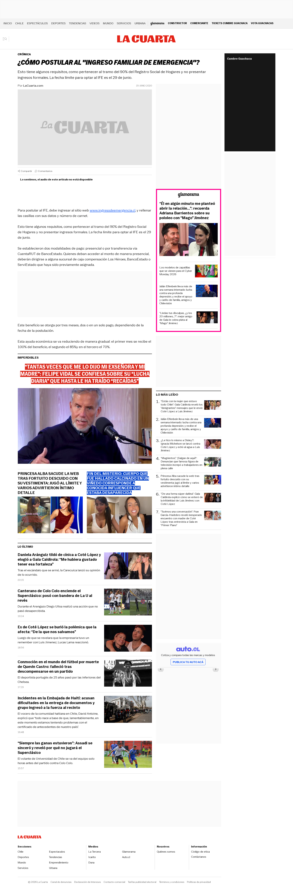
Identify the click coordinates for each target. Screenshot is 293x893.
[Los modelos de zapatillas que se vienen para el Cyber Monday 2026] (206, 271)
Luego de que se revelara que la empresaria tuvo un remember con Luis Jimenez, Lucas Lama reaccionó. (53, 640)
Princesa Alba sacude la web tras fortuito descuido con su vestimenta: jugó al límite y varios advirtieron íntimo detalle (50, 483)
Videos (95, 23)
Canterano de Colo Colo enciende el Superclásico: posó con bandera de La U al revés (55, 596)
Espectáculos (37, 23)
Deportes (58, 23)
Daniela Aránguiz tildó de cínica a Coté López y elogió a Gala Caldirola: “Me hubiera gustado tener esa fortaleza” (59, 559)
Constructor (177, 23)
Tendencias (77, 23)
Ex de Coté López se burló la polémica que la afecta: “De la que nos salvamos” (57, 629)
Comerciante (199, 23)
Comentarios (45, 171)
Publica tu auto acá (188, 662)
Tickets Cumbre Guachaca (230, 23)
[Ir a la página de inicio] (146, 39)
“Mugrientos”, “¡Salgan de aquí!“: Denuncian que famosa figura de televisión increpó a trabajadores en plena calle (181, 463)
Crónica (24, 54)
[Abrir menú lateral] (6, 39)
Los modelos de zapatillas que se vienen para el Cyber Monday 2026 (175, 271)
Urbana (139, 23)
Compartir (26, 171)
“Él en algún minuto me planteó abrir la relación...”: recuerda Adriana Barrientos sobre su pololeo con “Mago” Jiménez (187, 210)
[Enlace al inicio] (188, 195)
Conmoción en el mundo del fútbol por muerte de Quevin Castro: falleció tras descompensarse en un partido (58, 667)
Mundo (108, 23)
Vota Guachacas (262, 23)
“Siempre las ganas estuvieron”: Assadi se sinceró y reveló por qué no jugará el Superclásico (55, 748)
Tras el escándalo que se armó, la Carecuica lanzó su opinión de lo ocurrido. (59, 572)
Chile (19, 23)
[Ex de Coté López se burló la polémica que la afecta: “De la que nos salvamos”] (128, 639)
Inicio (7, 23)
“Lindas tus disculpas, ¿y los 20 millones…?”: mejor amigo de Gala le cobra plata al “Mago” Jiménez (175, 318)
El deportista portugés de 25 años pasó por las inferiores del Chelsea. (59, 679)
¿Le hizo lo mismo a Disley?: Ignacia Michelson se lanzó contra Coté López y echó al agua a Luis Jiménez (180, 445)
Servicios (124, 23)
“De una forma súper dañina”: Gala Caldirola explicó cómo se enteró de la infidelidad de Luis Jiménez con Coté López (182, 499)
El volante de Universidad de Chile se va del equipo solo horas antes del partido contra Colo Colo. (56, 760)
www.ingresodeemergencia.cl (112, 210)
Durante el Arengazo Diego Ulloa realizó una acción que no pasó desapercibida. (58, 608)
